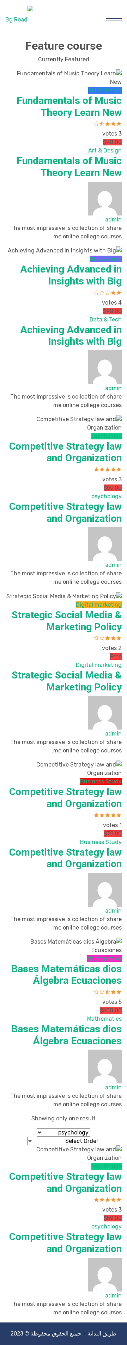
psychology (106, 436)
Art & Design (105, 90)
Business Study (101, 781)
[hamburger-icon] (114, 19)
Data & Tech (106, 259)
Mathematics (104, 958)
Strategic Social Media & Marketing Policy (67, 621)
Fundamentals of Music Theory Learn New (69, 106)
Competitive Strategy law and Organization (65, 452)
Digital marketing (99, 604)
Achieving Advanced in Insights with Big (71, 275)
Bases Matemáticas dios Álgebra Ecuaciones (66, 975)
